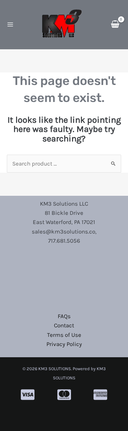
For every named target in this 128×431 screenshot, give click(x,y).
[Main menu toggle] (10, 24)
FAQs (64, 316)
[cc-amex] (100, 394)
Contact (64, 325)
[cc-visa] (27, 394)
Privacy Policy (64, 344)
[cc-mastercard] (64, 394)
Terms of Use (64, 334)
